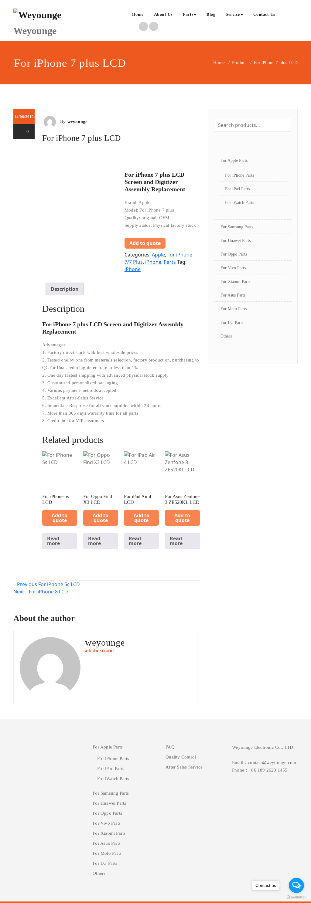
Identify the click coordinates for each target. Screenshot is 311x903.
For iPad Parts (237, 189)
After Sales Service (184, 767)
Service (233, 14)
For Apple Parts (234, 160)
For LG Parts (231, 322)
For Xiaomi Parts (235, 281)
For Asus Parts (232, 295)
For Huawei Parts (235, 240)
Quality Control (181, 757)
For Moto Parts (233, 309)
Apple (158, 254)
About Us (163, 14)
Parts (188, 14)
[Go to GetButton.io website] (296, 897)
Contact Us (264, 14)
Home (138, 14)
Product (239, 62)
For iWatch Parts (239, 202)
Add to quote (145, 243)
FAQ (170, 747)
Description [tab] (65, 289)
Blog (211, 14)
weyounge (77, 121)
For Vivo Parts (233, 268)
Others (226, 336)
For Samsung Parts (236, 227)
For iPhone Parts (239, 175)
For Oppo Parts (233, 254)
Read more (53, 541)
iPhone (153, 262)
